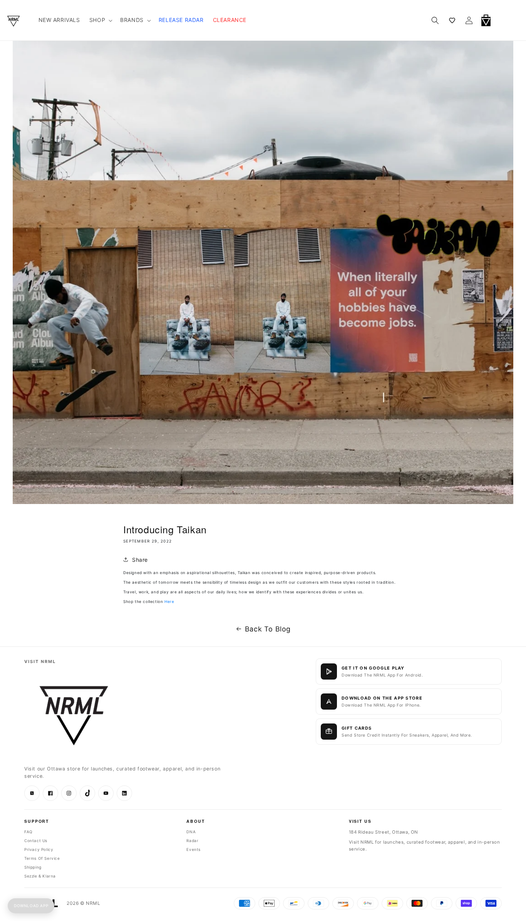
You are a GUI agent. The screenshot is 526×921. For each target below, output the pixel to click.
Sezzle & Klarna (40, 876)
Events (193, 849)
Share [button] (140, 559)
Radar (192, 840)
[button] (506, 20)
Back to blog (268, 629)
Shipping (33, 867)
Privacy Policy (38, 849)
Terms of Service (42, 858)
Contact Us (35, 840)
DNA (191, 831)
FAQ (28, 831)
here (169, 601)
